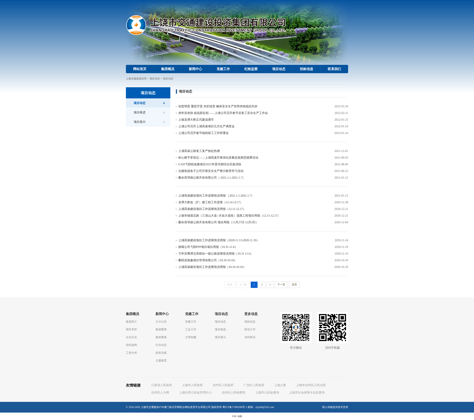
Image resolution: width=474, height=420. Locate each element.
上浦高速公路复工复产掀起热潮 (199, 150)
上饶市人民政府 (192, 385)
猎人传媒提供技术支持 (335, 407)
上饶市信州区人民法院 (311, 385)
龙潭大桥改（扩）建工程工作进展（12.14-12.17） (210, 202)
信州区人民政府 (223, 385)
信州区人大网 (160, 392)
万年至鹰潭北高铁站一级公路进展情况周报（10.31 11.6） (215, 253)
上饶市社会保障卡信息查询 (307, 392)
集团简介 (131, 321)
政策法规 (161, 352)
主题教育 (161, 360)
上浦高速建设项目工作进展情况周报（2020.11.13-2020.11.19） (218, 240)
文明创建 (190, 337)
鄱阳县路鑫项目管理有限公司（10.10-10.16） (207, 260)
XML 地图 (237, 416)
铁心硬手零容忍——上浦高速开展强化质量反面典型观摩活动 (218, 157)
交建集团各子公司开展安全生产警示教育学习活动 (210, 170)
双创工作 (250, 329)
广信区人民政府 (253, 385)
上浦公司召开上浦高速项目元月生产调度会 (206, 126)
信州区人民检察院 (233, 392)
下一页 (281, 284)
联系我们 (334, 69)
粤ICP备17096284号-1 (235, 407)
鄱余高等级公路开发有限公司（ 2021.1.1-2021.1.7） (211, 177)
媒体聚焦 (161, 337)
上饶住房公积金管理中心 (195, 392)
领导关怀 (131, 329)
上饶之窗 (280, 385)
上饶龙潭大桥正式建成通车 (196, 119)
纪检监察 (251, 69)
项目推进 (140, 112)
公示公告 (161, 321)
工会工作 (190, 329)
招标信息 (306, 69)
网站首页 (139, 69)
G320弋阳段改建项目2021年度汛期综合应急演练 (209, 164)
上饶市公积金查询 (267, 392)
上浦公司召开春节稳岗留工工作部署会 (203, 133)
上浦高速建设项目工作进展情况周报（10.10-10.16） (212, 266)
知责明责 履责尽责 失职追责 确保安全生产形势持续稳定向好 (218, 106)
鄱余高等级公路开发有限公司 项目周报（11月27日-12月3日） (218, 222)
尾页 (294, 284)
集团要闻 (161, 329)
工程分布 (131, 352)
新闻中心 (195, 69)
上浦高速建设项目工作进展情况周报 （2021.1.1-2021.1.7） (216, 195)
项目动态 (279, 69)
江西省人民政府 (161, 385)
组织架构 (131, 344)
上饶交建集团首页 (136, 78)
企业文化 (131, 337)
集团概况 (167, 69)
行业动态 (161, 344)
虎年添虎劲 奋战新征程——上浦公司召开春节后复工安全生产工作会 (223, 112)
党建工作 (223, 69)
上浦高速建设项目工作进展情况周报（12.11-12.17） (212, 208)
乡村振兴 (250, 337)
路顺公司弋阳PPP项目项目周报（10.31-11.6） (208, 246)
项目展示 (140, 121)
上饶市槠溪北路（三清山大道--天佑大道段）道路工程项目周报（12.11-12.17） (229, 215)
